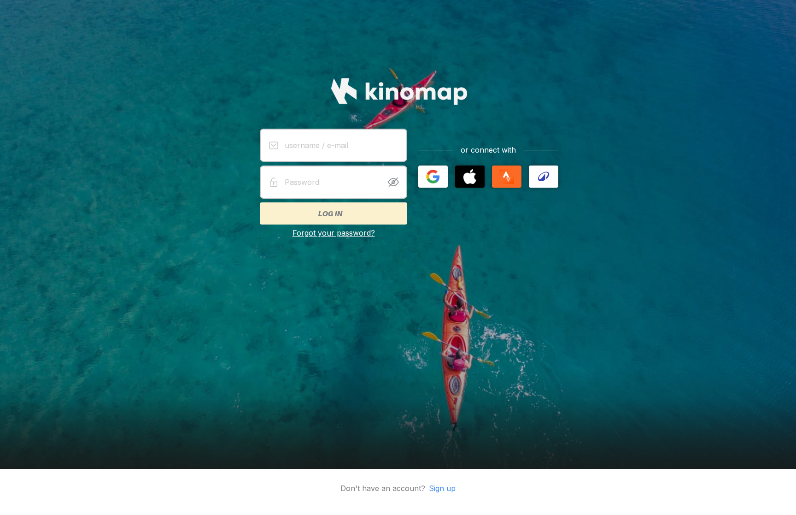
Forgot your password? (334, 232)
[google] (433, 177)
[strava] (506, 177)
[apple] (470, 177)
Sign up (442, 488)
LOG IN (330, 213)
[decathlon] (543, 177)
